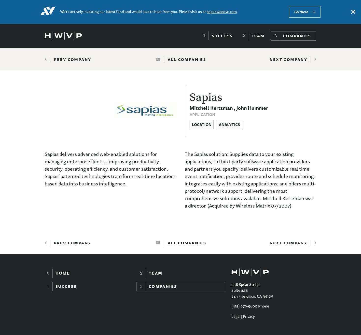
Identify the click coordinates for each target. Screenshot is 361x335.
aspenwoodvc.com (222, 11)
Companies (297, 36)
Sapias (206, 97)
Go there (301, 12)
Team (258, 36)
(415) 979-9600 (244, 306)
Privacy (249, 316)
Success (222, 36)
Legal (235, 316)
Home (63, 273)
